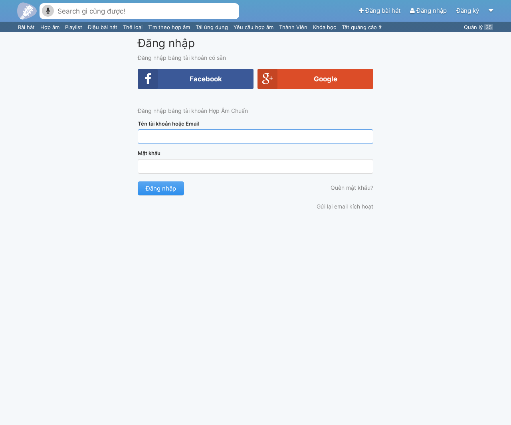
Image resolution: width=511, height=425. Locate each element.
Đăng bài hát (383, 10)
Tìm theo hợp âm (170, 27)
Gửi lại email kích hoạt (345, 206)
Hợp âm (50, 27)
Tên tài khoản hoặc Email (168, 123)
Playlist (74, 27)
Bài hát (27, 27)
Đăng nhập (431, 10)
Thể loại (133, 27)
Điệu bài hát (103, 27)
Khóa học (325, 27)
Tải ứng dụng (213, 27)
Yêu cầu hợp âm (254, 27)
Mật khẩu (149, 153)
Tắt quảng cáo (360, 27)
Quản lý (478, 27)
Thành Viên (294, 27)
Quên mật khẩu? (352, 187)
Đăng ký (468, 10)
